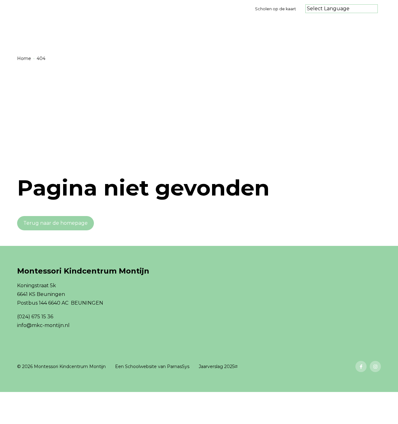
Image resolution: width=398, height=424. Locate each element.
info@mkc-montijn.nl (43, 325)
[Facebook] (361, 366)
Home (24, 58)
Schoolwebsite (141, 366)
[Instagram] (375, 366)
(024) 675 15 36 (35, 317)
